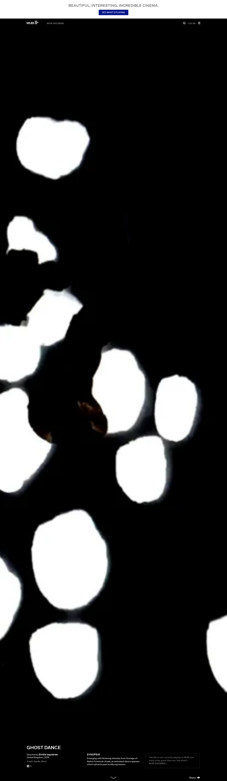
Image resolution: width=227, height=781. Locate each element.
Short (44, 761)
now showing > (158, 763)
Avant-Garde (33, 761)
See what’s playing (113, 12)
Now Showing (55, 23)
